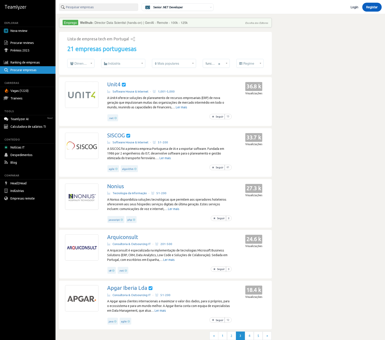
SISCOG (116, 135)
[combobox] (98, 7)
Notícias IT (17, 147)
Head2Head (18, 183)
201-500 (166, 244)
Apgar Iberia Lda (127, 288)
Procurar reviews (22, 43)
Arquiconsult (122, 237)
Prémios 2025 (19, 50)
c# (110, 270)
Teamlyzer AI (31, 119)
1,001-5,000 (166, 91)
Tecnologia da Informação (130, 193)
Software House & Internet (130, 91)
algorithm (127, 169)
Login (354, 7)
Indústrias (17, 191)
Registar (372, 7)
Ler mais (181, 107)
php (129, 219)
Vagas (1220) (19, 91)
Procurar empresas (23, 70)
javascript (114, 219)
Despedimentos (21, 155)
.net (111, 118)
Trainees (16, 98)
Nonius (115, 186)
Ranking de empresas (25, 62)
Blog (13, 162)
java (111, 321)
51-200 (163, 142)
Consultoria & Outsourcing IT (132, 244)
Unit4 (114, 84)
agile (112, 169)
